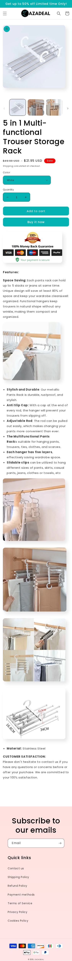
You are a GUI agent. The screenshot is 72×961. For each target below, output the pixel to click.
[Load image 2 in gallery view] (36, 107)
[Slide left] (4, 108)
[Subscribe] (60, 843)
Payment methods (21, 895)
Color (6, 172)
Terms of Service (20, 903)
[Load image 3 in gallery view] (54, 107)
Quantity (8, 189)
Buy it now (36, 222)
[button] (5, 13)
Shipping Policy (18, 877)
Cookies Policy (18, 921)
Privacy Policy (17, 912)
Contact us (16, 868)
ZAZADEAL (39, 959)
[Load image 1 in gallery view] (17, 107)
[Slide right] (68, 108)
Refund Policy (17, 886)
